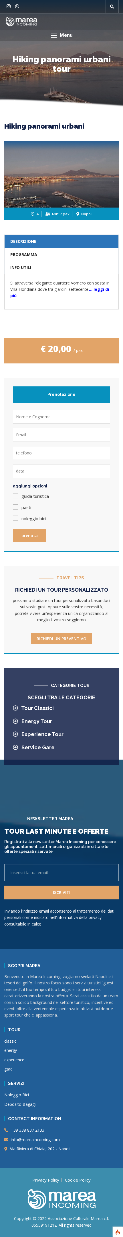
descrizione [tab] (23, 241)
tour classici (37, 708)
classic (10, 1041)
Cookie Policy (78, 1180)
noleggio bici (33, 518)
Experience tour (42, 734)
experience (14, 1059)
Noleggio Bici (16, 1094)
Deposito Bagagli (20, 1104)
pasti (26, 507)
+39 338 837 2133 (27, 1130)
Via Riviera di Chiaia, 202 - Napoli (39, 1148)
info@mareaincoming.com (35, 1139)
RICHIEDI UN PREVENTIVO (61, 638)
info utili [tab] (20, 267)
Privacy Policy (45, 1180)
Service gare (37, 747)
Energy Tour (36, 721)
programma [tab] (23, 254)
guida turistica (35, 496)
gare (8, 1069)
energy (10, 1050)
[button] (61, 35)
